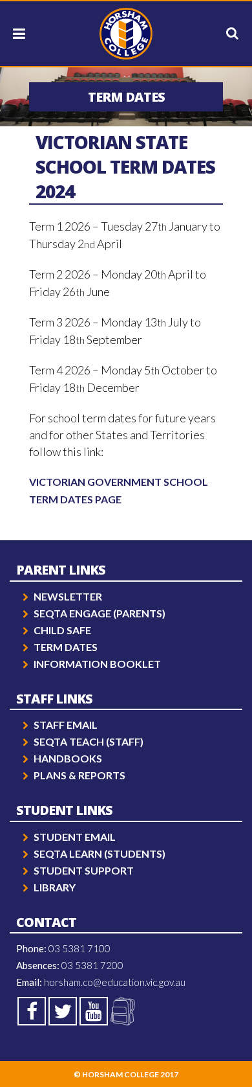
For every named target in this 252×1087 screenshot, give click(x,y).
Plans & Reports (79, 775)
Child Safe (62, 630)
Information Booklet (97, 664)
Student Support (84, 870)
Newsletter (68, 596)
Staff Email (66, 724)
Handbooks (68, 758)
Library (55, 887)
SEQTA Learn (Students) (99, 853)
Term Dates (66, 647)
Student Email (75, 836)
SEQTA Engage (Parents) (99, 613)
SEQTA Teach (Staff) (88, 741)
